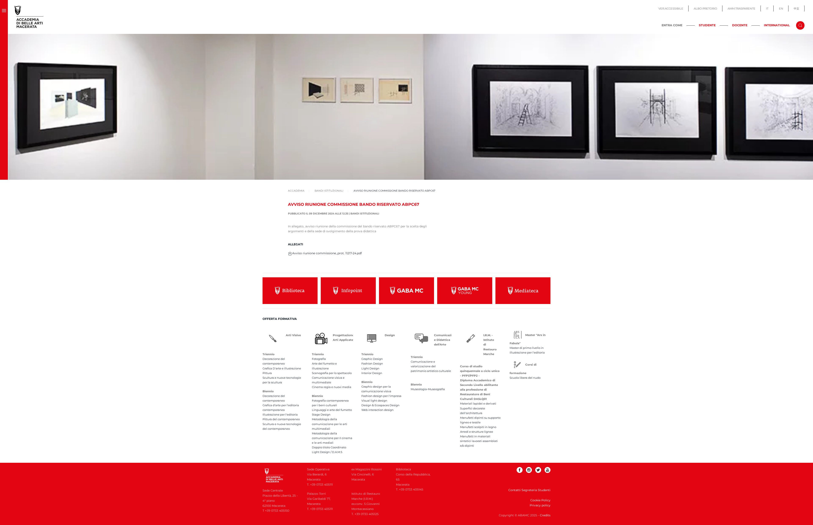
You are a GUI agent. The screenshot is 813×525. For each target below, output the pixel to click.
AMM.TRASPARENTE (741, 8)
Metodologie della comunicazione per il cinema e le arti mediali (332, 438)
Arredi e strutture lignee (476, 431)
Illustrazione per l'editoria (280, 414)
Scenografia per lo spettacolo (332, 373)
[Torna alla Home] (29, 17)
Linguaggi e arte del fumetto (332, 410)
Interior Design (371, 373)
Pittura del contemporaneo (281, 419)
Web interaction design (377, 410)
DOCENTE (739, 25)
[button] (4, 17)
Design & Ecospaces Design (380, 405)
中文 (796, 8)
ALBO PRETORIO (705, 8)
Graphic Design (372, 359)
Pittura (267, 373)
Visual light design (374, 400)
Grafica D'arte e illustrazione (282, 368)
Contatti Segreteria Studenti (529, 490)
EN (781, 8)
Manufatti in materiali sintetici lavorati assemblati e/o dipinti (479, 441)
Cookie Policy (540, 500)
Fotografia (319, 359)
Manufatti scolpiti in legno (478, 427)
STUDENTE (707, 25)
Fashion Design (372, 363)
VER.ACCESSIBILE (670, 8)
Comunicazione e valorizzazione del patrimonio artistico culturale (431, 366)
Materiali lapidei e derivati (478, 403)
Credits (545, 515)
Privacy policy (540, 505)
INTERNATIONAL (777, 25)
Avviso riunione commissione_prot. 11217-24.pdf (327, 253)
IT (767, 8)
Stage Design (321, 414)
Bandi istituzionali (364, 213)
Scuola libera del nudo (525, 377)
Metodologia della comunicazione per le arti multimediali (329, 423)
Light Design (370, 368)
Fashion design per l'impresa (381, 396)
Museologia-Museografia (428, 389)
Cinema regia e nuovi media (331, 387)
